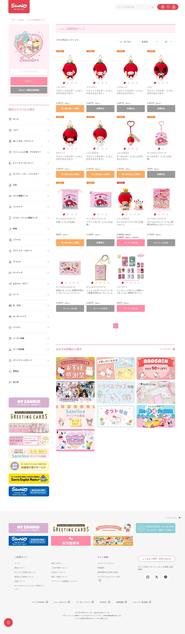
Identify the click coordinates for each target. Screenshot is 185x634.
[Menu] (8, 622)
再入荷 (16, 382)
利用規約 (100, 568)
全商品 (21, 20)
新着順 (145, 42)
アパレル (17, 261)
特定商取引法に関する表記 (107, 572)
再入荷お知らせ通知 (70, 108)
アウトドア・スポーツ (22, 251)
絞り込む (127, 42)
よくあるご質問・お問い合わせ (157, 559)
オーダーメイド (19, 316)
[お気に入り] (168, 7)
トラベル (17, 240)
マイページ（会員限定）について (64, 581)
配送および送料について (24, 577)
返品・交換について (59, 577)
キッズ (16, 119)
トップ (17, 563)
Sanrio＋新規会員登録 (29, 90)
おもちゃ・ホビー (20, 283)
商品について (19, 568)
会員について (19, 581)
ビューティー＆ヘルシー (23, 163)
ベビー (16, 130)
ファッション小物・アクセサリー (27, 152)
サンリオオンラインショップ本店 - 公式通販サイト (19, 6)
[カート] (174, 7)
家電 (15, 229)
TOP (13, 20)
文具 (15, 185)
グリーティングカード (22, 360)
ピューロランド (60, 602)
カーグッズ (17, 272)
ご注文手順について (59, 568)
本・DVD (17, 305)
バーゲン (17, 327)
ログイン (29, 81)
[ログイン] (163, 7)
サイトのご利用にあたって (24, 572)
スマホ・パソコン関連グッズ (25, 218)
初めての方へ (56, 563)
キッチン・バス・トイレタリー (26, 174)
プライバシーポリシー (106, 563)
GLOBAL (103, 602)
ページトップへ (171, 518)
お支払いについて (58, 572)
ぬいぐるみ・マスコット (23, 141)
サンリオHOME (38, 602)
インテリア (17, 207)
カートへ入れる (131, 242)
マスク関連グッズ (20, 196)
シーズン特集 (18, 338)
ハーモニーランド (83, 602)
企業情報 (119, 602)
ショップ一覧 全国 (140, 602)
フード (16, 294)
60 (166, 42)
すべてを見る (165, 349)
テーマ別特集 (18, 349)
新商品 (16, 371)
